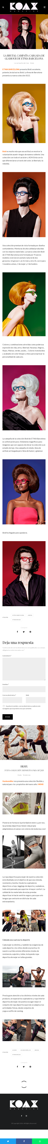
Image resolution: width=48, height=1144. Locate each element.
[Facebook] (21, 1115)
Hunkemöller (8, 781)
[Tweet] (24, 632)
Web (27, 695)
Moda (32, 63)
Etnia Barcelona (18, 615)
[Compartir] (17, 632)
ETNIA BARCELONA (11, 69)
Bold (4, 151)
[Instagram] (26, 1115)
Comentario (6, 656)
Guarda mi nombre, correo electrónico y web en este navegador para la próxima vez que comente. (21, 707)
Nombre (5, 684)
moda (30, 615)
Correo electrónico (9, 695)
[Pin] (30, 632)
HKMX (40, 784)
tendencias (17, 619)
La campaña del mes (21, 63)
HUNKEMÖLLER (26, 1050)
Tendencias (26, 775)
